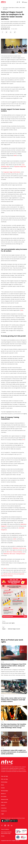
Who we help (4, 779)
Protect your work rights (8, 623)
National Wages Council (14, 628)
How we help (4, 776)
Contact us (4, 811)
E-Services (3, 808)
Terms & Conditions (5, 829)
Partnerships (4, 782)
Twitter (7, 32)
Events (3, 787)
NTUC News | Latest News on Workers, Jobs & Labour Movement (14, 8)
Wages (4, 628)
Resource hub (4, 799)
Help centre (4, 802)
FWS (22, 310)
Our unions (3, 796)
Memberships (4, 790)
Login (2, 813)
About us (3, 793)
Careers (3, 805)
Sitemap (2, 836)
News (2, 785)
